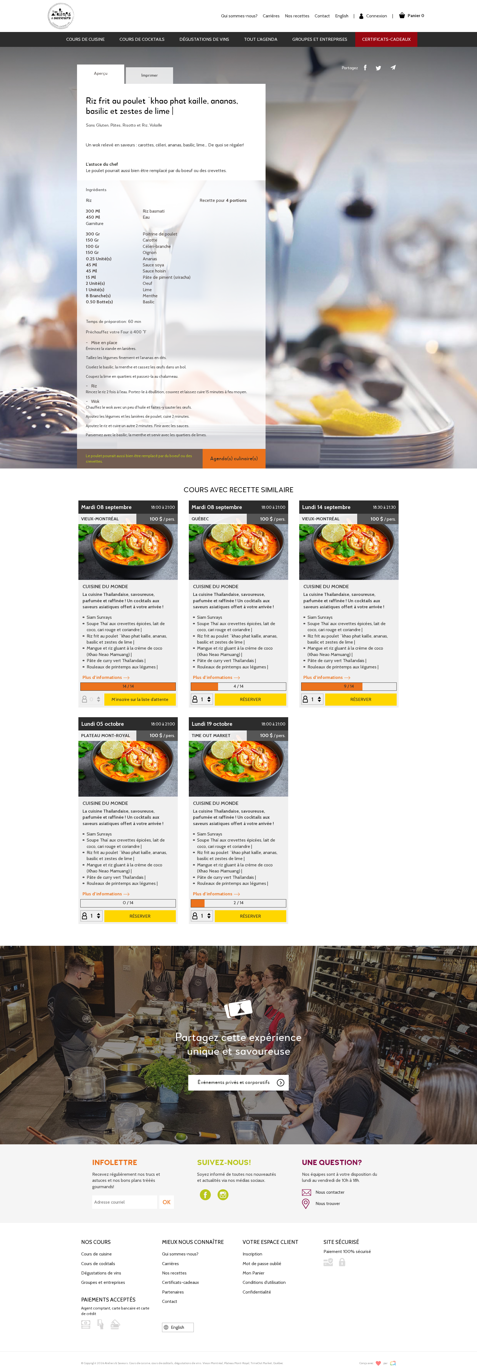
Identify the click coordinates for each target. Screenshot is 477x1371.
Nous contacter (329, 1192)
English (341, 15)
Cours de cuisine (85, 39)
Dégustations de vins (204, 39)
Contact (322, 15)
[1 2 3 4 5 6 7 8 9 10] (202, 699)
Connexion (376, 15)
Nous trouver (327, 1203)
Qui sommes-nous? (180, 1254)
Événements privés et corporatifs (234, 1082)
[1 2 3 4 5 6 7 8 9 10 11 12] (202, 916)
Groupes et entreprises (319, 39)
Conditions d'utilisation (264, 1282)
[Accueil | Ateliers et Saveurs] (63, 15)
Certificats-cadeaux (386, 39)
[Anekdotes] (393, 1363)
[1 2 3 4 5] (312, 699)
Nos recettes (174, 1273)
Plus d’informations (102, 677)
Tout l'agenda (260, 39)
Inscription (252, 1254)
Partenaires (173, 1292)
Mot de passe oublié (262, 1263)
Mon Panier (253, 1273)
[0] (91, 699)
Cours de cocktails (142, 39)
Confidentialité (257, 1292)
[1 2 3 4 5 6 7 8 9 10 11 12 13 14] (91, 916)
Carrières (271, 15)
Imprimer (149, 75)
